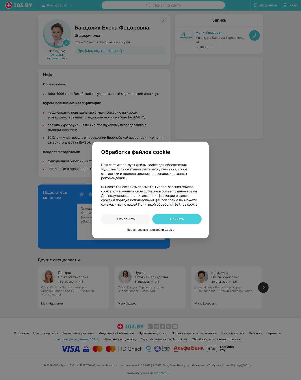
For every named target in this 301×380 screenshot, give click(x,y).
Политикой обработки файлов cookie (167, 204)
